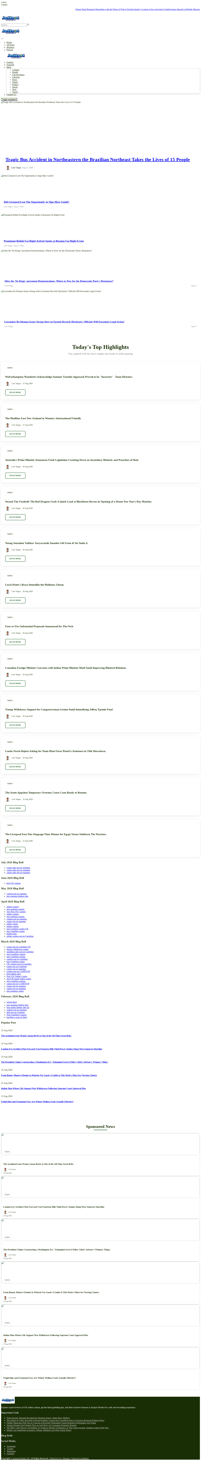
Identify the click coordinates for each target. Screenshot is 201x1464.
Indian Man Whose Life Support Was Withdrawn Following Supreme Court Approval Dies (43, 1088)
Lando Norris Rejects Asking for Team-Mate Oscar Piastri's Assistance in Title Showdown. (55, 751)
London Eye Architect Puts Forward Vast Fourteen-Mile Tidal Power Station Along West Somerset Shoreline (51, 1049)
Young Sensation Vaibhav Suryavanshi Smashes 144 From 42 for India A (46, 543)
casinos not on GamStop (17, 959)
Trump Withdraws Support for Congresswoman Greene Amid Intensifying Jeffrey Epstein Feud (59, 709)
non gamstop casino (15, 991)
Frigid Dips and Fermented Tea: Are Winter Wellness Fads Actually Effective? (37, 1101)
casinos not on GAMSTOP (18, 971)
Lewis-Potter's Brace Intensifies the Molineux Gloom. (34, 584)
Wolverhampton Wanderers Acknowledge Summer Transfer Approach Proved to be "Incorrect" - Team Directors (68, 376)
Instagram (11, 1451)
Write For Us (55, 1458)
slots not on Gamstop (16, 1012)
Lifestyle (16, 77)
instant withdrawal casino (17, 949)
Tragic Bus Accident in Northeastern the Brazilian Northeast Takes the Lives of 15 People (97, 159)
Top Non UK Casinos (16, 911)
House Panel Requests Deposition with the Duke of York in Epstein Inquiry (90, 9)
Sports (15, 87)
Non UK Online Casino (17, 976)
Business (10, 47)
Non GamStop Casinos (17, 1015)
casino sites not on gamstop (18, 868)
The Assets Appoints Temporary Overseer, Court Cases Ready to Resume (45, 792)
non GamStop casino (16, 931)
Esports (10, 50)
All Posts (10, 45)
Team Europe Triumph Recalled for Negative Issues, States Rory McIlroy (38, 1418)
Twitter (10, 1449)
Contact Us (11, 94)
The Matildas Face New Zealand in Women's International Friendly (43, 418)
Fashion (10, 62)
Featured (10, 65)
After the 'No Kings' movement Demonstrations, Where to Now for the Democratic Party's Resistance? (58, 281)
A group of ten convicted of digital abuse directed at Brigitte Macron (152, 9)
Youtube (10, 1454)
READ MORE (15, 392)
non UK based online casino (19, 979)
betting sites (12, 934)
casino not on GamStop (17, 966)
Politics (15, 84)
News (14, 79)
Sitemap (66, 1458)
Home (9, 42)
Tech (14, 89)
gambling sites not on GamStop (20, 952)
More (9, 67)
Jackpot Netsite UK (21, 1458)
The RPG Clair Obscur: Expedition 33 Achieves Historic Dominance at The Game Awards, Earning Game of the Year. (58, 1428)
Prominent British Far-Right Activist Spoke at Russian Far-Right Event (44, 241)
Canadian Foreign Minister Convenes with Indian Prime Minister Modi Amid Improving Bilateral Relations (65, 667)
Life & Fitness (18, 75)
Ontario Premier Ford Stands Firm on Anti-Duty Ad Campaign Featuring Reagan (41, 1425)
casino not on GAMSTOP (18, 984)
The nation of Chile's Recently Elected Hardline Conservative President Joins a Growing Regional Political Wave (55, 1420)
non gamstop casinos (15, 909)
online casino (12, 924)
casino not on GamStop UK (19, 947)
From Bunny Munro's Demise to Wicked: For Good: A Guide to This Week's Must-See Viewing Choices (49, 1075)
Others (15, 82)
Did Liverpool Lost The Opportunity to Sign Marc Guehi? (36, 202)
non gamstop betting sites (17, 896)
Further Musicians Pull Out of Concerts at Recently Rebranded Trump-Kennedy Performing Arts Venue (51, 1423)
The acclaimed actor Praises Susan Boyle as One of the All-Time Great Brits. (36, 1036)
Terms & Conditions (80, 1458)
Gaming (15, 70)
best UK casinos (14, 883)
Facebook (11, 1446)
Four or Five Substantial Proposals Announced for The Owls (39, 626)
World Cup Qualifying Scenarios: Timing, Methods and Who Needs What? (39, 1430)
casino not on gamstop (16, 921)
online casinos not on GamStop (20, 936)
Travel (15, 92)
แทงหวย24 (12, 1002)
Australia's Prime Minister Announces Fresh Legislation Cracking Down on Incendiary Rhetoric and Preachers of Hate (71, 460)
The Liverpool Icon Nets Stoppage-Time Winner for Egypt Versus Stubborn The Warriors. (56, 834)
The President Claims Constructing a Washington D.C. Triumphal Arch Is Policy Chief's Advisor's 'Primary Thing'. (54, 1062)
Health (15, 72)
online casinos (13, 907)
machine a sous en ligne (17, 1017)
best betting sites (14, 974)
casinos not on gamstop (17, 894)
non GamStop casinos (16, 954)
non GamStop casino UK (17, 929)
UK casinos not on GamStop (19, 964)
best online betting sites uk (18, 1007)
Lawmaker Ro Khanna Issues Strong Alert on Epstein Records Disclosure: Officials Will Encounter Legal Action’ (64, 321)
